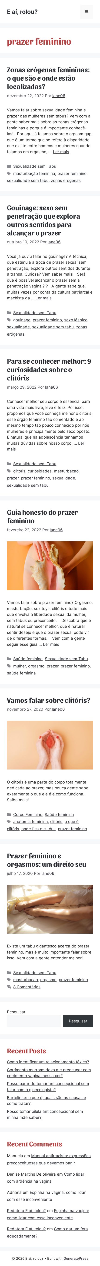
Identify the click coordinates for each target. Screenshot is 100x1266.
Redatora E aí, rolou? (26, 1210)
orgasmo (36, 666)
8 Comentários (26, 987)
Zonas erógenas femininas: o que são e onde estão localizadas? (48, 77)
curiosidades (40, 471)
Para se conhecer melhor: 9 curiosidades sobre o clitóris (49, 369)
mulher (19, 666)
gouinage (21, 320)
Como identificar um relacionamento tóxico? (48, 1062)
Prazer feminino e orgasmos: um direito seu (46, 859)
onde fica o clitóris (38, 828)
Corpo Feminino (27, 814)
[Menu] (86, 12)
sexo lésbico (75, 320)
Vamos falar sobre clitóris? (48, 699)
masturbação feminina (34, 173)
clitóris (19, 471)
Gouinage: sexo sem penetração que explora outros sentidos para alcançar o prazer (43, 220)
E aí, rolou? (22, 11)
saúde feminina (21, 673)
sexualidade (18, 327)
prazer (13, 478)
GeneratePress (75, 1258)
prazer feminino (72, 173)
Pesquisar (16, 1012)
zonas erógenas (66, 180)
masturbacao (66, 471)
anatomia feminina (30, 821)
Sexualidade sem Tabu (34, 166)
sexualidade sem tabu (28, 180)
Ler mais (61, 151)
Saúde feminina (28, 658)
